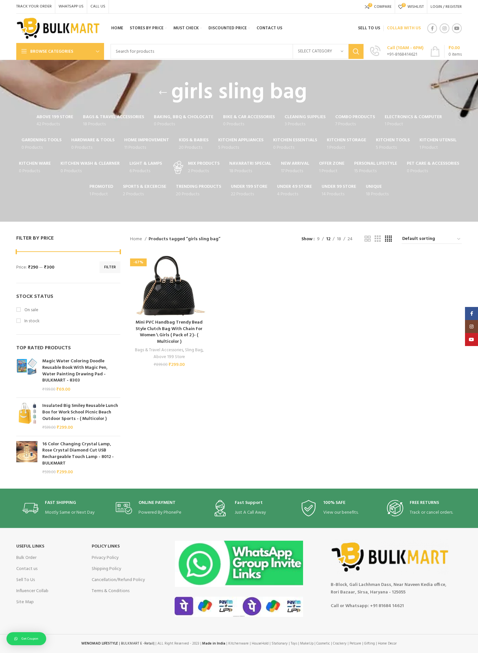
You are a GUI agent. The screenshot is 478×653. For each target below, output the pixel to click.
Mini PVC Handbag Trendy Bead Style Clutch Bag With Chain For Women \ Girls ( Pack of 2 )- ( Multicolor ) (169, 332)
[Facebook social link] (432, 28)
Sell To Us (25, 580)
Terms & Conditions (110, 591)
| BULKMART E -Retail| (117, 643)
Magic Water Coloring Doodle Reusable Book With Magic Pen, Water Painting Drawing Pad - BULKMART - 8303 (75, 370)
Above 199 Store (169, 357)
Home (136, 239)
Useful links (30, 546)
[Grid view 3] (378, 239)
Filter (110, 267)
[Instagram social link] (444, 28)
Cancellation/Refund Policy (118, 580)
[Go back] (163, 92)
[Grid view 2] (368, 239)
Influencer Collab (32, 591)
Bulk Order (26, 558)
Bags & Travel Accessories (159, 350)
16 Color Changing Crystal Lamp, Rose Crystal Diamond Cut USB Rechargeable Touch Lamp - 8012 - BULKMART (78, 453)
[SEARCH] (356, 51)
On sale (30, 310)
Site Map (25, 602)
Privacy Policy (105, 558)
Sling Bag (194, 350)
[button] (26, 638)
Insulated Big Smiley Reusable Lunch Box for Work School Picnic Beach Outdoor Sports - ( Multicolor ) (80, 412)
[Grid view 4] (388, 239)
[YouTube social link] (457, 28)
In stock (31, 321)
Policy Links (106, 546)
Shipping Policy (106, 569)
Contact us (26, 569)
